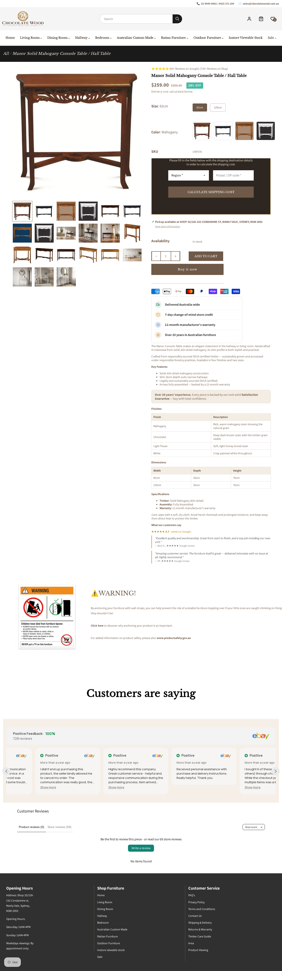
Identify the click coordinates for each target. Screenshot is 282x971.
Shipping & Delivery (200, 922)
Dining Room (105, 909)
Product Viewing (198, 950)
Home (101, 895)
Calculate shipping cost (211, 192)
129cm (218, 107)
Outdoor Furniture (108, 943)
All (6, 53)
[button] (19, 787)
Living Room (104, 902)
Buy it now (187, 269)
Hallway (102, 916)
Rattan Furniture (107, 936)
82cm (200, 107)
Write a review (141, 848)
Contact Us (195, 916)
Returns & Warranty (200, 929)
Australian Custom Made (112, 929)
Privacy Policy (196, 902)
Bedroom (103, 922)
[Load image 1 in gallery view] (22, 211)
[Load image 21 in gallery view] (66, 277)
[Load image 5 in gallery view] (110, 211)
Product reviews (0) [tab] (31, 827)
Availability (160, 240)
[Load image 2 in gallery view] (44, 211)
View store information (167, 226)
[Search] (177, 18)
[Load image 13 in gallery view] (22, 255)
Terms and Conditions (201, 909)
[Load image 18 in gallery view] (132, 255)
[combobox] (136, 18)
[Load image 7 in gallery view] (22, 233)
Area (191, 943)
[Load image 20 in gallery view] (44, 277)
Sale (99, 957)
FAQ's (191, 895)
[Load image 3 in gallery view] (66, 211)
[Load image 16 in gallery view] (88, 255)
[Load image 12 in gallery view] (132, 233)
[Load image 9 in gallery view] (66, 233)
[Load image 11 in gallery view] (110, 233)
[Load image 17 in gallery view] (110, 255)
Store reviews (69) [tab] (59, 827)
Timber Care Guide (199, 936)
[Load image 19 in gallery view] (22, 277)
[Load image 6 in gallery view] (132, 211)
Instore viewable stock (111, 950)
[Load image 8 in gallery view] (44, 233)
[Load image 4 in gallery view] (88, 211)
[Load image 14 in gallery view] (44, 255)
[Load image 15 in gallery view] (66, 255)
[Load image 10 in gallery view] (88, 233)
